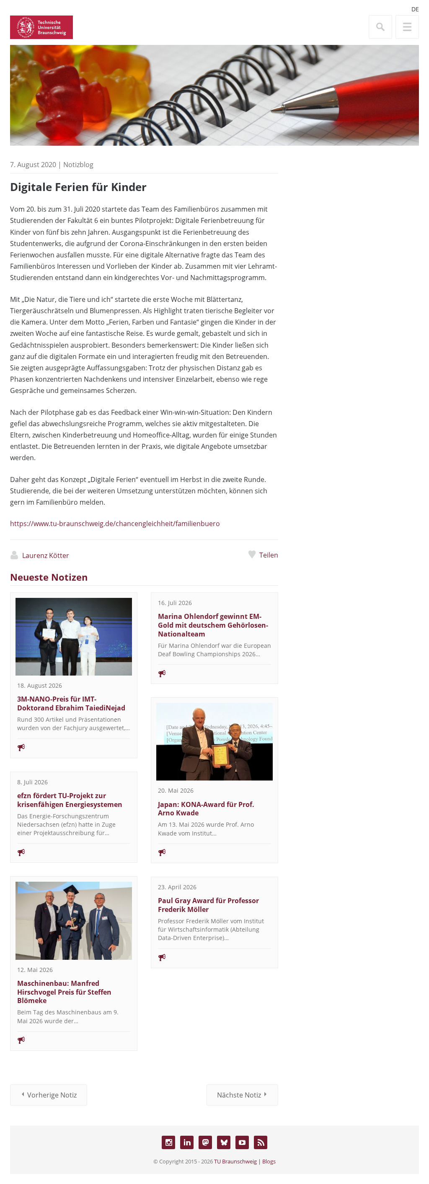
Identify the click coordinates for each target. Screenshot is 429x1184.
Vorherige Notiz (52, 1095)
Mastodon (205, 1142)
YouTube (242, 1142)
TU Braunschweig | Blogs (245, 1161)
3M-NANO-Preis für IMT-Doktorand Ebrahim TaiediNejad (71, 703)
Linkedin (187, 1142)
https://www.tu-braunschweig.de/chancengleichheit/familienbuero (115, 523)
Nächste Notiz (239, 1095)
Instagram (168, 1142)
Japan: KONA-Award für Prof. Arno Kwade (206, 809)
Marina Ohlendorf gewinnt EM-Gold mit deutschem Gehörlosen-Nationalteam (213, 625)
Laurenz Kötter (45, 555)
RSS (260, 1142)
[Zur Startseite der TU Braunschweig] (41, 26)
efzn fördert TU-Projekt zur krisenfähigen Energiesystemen (69, 800)
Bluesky (223, 1142)
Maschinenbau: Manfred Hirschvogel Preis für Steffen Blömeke (64, 992)
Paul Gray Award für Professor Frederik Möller (208, 905)
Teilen (268, 555)
